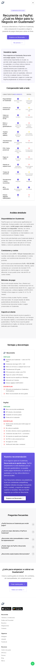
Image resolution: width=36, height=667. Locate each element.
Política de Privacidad (7, 620)
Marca (3, 660)
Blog (2, 658)
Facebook (4, 642)
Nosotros (3, 623)
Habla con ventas (17, 590)
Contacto (3, 628)
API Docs (3, 652)
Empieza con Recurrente (17, 37)
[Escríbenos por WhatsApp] (32, 663)
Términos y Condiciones (8, 617)
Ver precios (17, 43)
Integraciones (5, 625)
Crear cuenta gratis (17, 584)
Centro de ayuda (6, 650)
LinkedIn (3, 639)
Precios (3, 655)
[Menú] (33, 2)
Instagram (4, 636)
